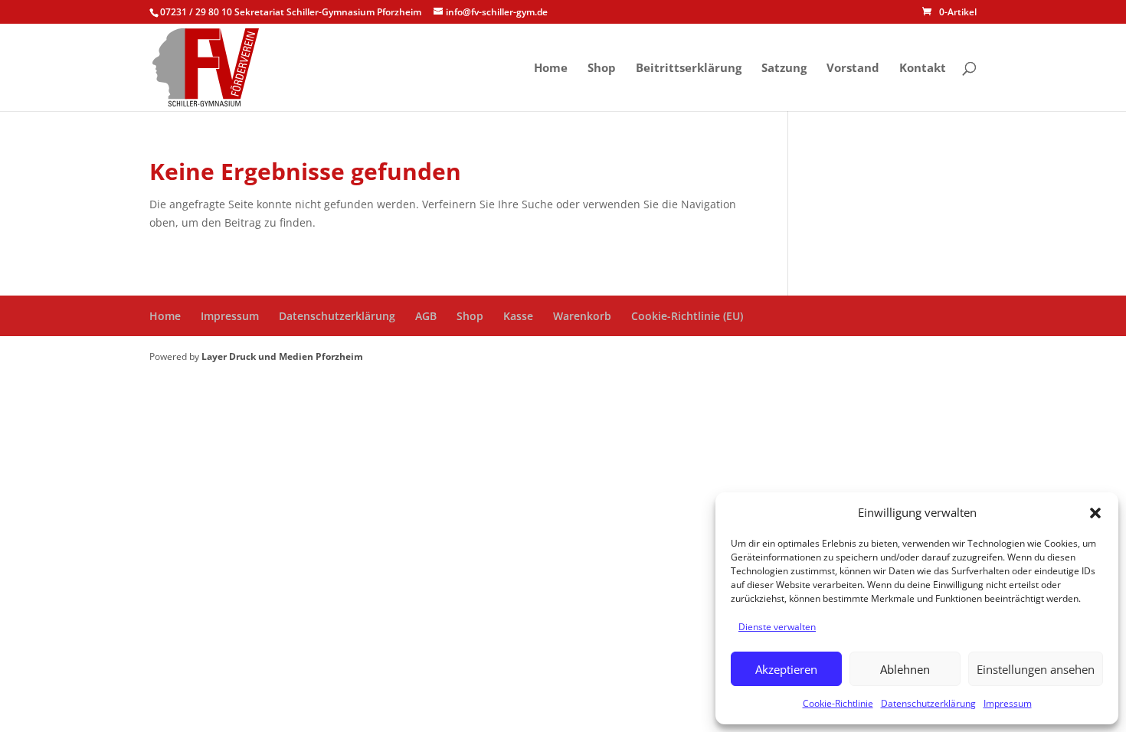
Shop (602, 68)
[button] (1095, 513)
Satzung (784, 68)
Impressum (1008, 703)
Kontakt (922, 68)
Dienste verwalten (777, 626)
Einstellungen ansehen (1036, 669)
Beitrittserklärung (688, 68)
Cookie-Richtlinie (838, 703)
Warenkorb (582, 316)
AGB (426, 316)
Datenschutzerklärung (928, 703)
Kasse (518, 316)
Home (551, 68)
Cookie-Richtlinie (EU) (687, 316)
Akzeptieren (786, 669)
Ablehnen (905, 669)
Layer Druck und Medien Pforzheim (282, 356)
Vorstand (852, 68)
